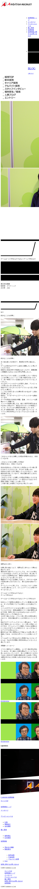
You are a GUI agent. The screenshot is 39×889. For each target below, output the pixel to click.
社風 (6, 822)
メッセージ (31, 22)
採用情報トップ (6, 807)
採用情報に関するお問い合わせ (32, 34)
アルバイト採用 (13, 859)
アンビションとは (7, 816)
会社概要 (8, 826)
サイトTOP (4, 801)
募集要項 (8, 849)
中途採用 (11, 857)
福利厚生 (8, 836)
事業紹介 (8, 824)
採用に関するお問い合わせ (10, 864)
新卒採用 (11, 855)
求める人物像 (9, 847)
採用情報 (31, 30)
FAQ (6, 861)
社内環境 (8, 838)
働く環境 (31, 28)
